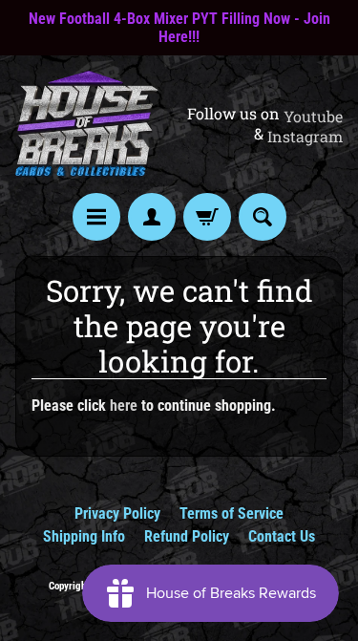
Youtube (313, 116)
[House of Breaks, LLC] (86, 124)
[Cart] (207, 217)
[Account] (152, 217)
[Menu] (96, 217)
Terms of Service (231, 513)
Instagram (305, 136)
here (123, 405)
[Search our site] (262, 217)
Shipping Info (84, 536)
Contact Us (281, 536)
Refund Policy (186, 536)
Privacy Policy (117, 513)
